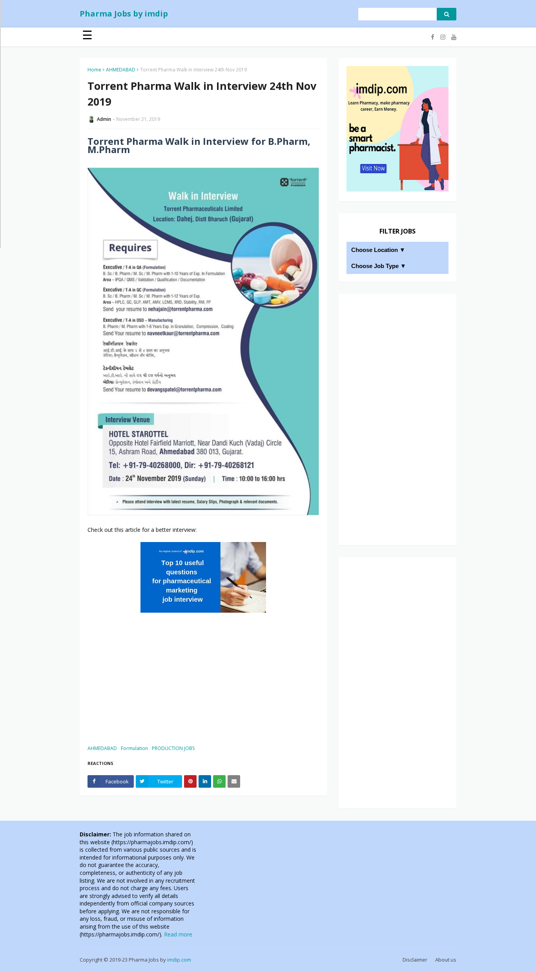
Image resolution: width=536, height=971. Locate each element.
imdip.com (179, 959)
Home (94, 69)
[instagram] (442, 37)
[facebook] (432, 37)
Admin (104, 119)
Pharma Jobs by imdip (124, 13)
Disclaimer (415, 959)
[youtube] (452, 37)
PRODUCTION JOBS (173, 748)
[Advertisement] (203, 678)
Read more (178, 934)
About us (445, 959)
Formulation (134, 748)
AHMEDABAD (120, 69)
